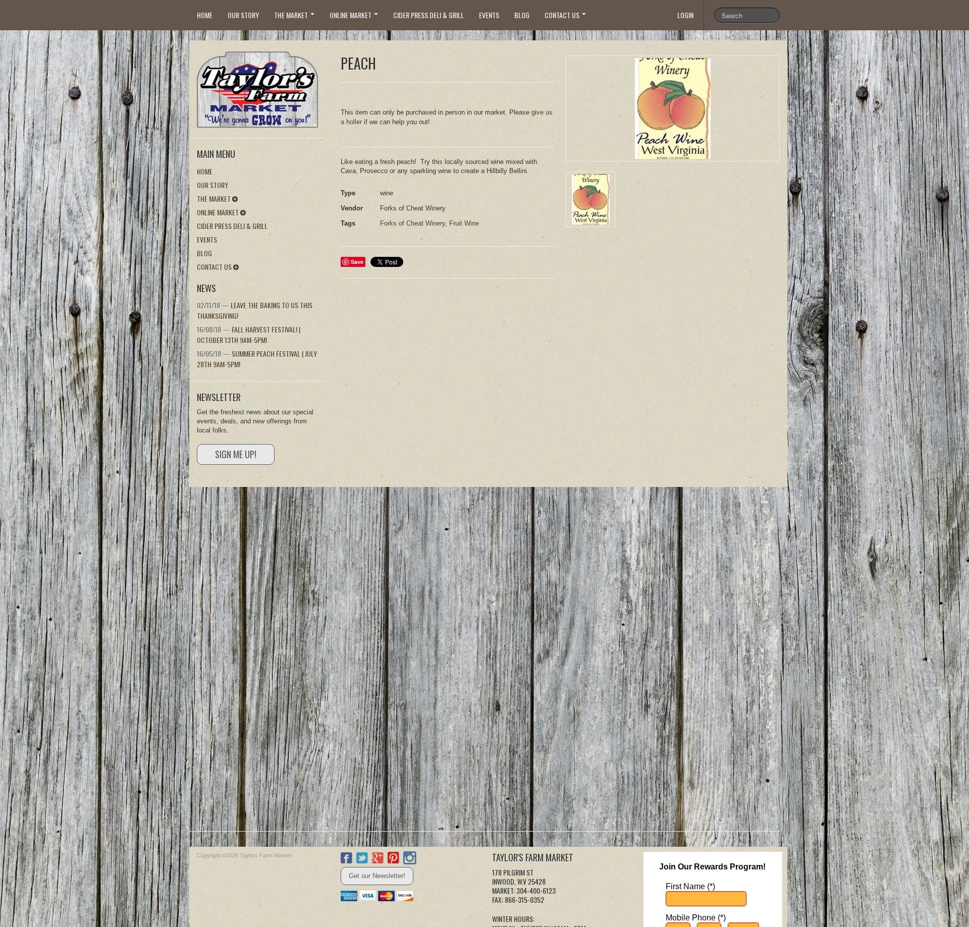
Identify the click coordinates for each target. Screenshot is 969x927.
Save (357, 261)
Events (489, 15)
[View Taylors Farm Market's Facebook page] (346, 859)
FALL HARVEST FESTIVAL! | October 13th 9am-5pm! (248, 334)
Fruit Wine (464, 223)
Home (204, 15)
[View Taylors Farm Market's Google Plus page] (378, 859)
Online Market (351, 15)
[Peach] (673, 108)
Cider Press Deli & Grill (428, 15)
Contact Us (563, 15)
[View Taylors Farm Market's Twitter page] (362, 859)
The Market (291, 15)
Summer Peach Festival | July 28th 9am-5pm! (257, 358)
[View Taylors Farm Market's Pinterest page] (393, 859)
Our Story (243, 15)
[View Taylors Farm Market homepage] (261, 86)
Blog (521, 15)
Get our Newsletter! (377, 876)
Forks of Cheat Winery (412, 223)
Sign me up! (235, 454)
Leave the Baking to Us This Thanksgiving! (254, 310)
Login (685, 15)
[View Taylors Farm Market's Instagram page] (409, 859)
